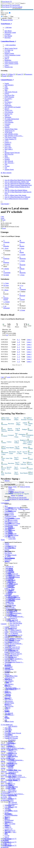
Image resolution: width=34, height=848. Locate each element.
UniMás (10, 767)
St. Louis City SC (15, 647)
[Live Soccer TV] (6, 1)
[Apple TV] (19, 74)
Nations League (13, 522)
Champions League (14, 518)
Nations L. (8, 825)
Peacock (10, 768)
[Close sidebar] (1, 202)
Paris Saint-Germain (14, 599)
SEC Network (12, 802)
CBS (9, 728)
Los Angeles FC (14, 642)
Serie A (10, 528)
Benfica (10, 592)
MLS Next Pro (12, 795)
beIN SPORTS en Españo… (16, 748)
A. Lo (21, 285)
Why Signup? (29, 482)
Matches (7, 480)
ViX (9, 809)
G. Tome (6, 283)
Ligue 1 (10, 532)
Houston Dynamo (15, 640)
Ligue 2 (29, 339)
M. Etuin (6, 285)
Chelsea (10, 570)
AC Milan (11, 589)
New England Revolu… (17, 616)
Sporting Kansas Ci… (16, 662)
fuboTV (10, 750)
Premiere (11, 800)
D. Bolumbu (6, 245)
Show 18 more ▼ (17, 365)
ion (9, 792)
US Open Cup (12, 509)
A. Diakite (6, 302)
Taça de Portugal (13, 535)
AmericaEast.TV (13, 772)
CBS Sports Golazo (14, 778)
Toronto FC (13, 626)
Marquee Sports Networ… (16, 794)
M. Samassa (22, 241)
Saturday (11, 491)
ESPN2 (10, 735)
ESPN (10, 730)
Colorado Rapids (15, 648)
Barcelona (11, 580)
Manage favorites (7, 20)
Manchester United (14, 575)
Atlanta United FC (15, 630)
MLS (6, 830)
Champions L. (9, 822)
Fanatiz (10, 724)
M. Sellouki (22, 267)
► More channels (6, 172)
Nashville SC (13, 611)
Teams (6, 561)
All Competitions (10, 558)
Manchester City (13, 574)
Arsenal (10, 569)
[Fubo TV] (4, 74)
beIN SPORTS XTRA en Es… (14, 136)
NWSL (10, 511)
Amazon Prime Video (14, 770)
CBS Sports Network (14, 733)
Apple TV (11, 745)
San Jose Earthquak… (16, 643)
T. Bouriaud (22, 294)
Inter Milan (11, 587)
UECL (7, 827)
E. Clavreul (22, 298)
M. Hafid (6, 275)
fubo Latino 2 (12, 790)
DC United (13, 628)
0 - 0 (18, 349)
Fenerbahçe (11, 601)
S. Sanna (22, 261)
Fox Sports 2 (12, 743)
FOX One (11, 787)
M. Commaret (23, 288)
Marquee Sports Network (12, 152)
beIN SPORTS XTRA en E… (17, 777)
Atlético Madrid (13, 584)
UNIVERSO (12, 762)
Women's (7, 819)
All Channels (8, 814)
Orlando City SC (15, 625)
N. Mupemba (23, 271)
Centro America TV (14, 780)
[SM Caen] (3, 220)
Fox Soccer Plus (13, 736)
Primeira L (8, 842)
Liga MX (11, 547)
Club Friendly (12, 555)
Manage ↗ (8, 23)
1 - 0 (18, 342)
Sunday (10, 493)
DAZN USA (12, 755)
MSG (10, 797)
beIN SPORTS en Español (12, 107)
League (5, 16)
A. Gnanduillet (6, 271)
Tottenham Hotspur (14, 577)
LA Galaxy (13, 657)
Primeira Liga (12, 533)
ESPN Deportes (13, 738)
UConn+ (11, 807)
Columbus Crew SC (16, 635)
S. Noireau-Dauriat (6, 297)
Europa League (12, 520)
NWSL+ (11, 799)
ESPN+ (10, 741)
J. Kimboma (6, 257)
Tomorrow (11, 489)
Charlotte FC (13, 618)
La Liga (10, 527)
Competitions (5, 41)
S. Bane (22, 248)
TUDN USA (12, 751)
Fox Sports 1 (12, 740)
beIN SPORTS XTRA (15, 775)
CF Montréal (14, 633)
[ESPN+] (10, 76)
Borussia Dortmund (14, 597)
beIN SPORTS (12, 726)
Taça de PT (8, 844)
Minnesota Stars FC (16, 653)
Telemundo (11, 758)
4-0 (7, 335)
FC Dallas (13, 645)
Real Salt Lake (14, 650)
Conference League (14, 523)
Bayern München (13, 596)
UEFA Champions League (12, 55)
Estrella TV (11, 784)
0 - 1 (18, 339)
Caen (2, 216)
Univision (11, 765)
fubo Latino (11, 789)
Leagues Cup (12, 546)
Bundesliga (11, 530)
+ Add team (8, 27)
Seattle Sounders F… (16, 659)
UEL (6, 823)
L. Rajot (5, 248)
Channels (7, 668)
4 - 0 (18, 352)
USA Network (12, 753)
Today (10, 488)
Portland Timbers (15, 652)
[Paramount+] (28, 74)
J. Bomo (5, 290)
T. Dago (22, 275)
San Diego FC (14, 655)
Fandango (11, 785)
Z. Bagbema (6, 261)
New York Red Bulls (16, 623)
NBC (10, 731)
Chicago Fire (13, 615)
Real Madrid (12, 582)
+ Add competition (10, 45)
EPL (6, 834)
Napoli (10, 590)
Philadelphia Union (16, 632)
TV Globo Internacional (12, 119)
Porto (10, 594)
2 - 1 (18, 347)
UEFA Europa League (11, 62)
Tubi (9, 805)
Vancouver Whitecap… (17, 638)
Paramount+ (12, 746)
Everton (10, 579)
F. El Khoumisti (6, 307)
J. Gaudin (22, 254)
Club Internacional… (16, 613)
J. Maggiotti (22, 264)
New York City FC (15, 621)
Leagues (7, 500)
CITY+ (10, 782)
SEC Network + (13, 804)
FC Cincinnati (14, 620)
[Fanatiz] (4, 76)
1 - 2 (18, 356)
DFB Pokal (11, 537)
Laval (2, 218)
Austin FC (13, 660)
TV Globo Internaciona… (16, 760)
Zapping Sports (12, 811)
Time (11, 16)
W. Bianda (22, 251)
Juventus (11, 585)
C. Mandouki (23, 257)
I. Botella (6, 268)
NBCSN (11, 757)
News (6, 817)
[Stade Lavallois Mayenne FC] (3, 228)
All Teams (8, 665)
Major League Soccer (14, 507)
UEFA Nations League (11, 63)
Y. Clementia (6, 241)
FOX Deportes (12, 763)
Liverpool (11, 572)
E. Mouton (22, 245)
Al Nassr (11, 602)
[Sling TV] (11, 74)
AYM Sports (12, 773)
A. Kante (22, 310)
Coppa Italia (12, 538)
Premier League (13, 525)
